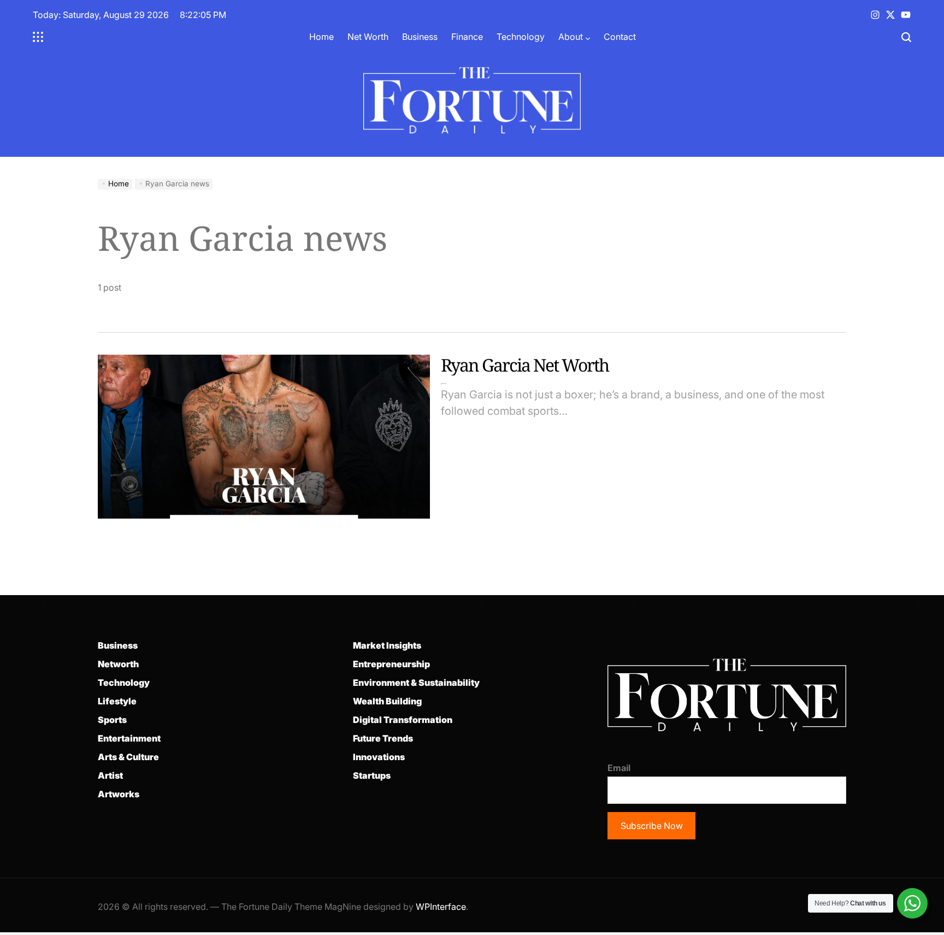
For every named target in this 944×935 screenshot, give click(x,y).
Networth (118, 663)
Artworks (118, 794)
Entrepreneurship (391, 663)
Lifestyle (117, 701)
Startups (372, 775)
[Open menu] (38, 37)
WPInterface (441, 906)
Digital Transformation (402, 719)
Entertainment (129, 738)
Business (420, 36)
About (570, 36)
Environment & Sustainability (416, 682)
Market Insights (387, 645)
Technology (521, 36)
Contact (620, 36)
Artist (110, 775)
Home (321, 36)
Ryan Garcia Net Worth (525, 365)
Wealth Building (387, 701)
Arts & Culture (128, 756)
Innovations (379, 756)
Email (618, 767)
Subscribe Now (652, 825)
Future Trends (383, 738)
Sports (112, 719)
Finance (467, 36)
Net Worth (367, 36)
